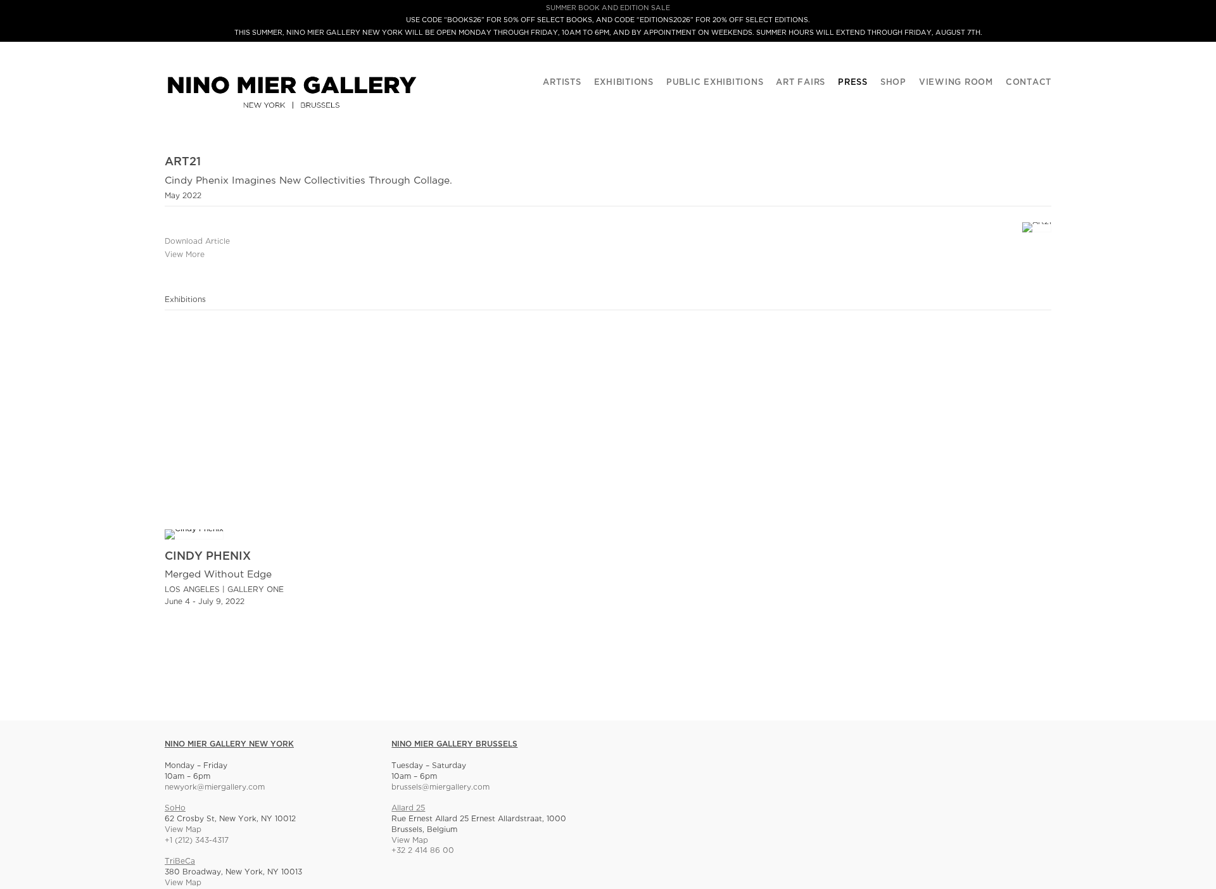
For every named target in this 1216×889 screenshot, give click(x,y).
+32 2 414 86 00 (422, 850)
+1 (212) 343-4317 (197, 840)
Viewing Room (956, 83)
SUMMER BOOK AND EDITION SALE (608, 8)
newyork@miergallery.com (215, 787)
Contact (1028, 83)
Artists (562, 83)
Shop (893, 83)
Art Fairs (800, 83)
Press (853, 83)
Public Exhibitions (715, 83)
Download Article (197, 241)
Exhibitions (624, 83)
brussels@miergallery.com (440, 787)
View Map (183, 829)
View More (185, 254)
